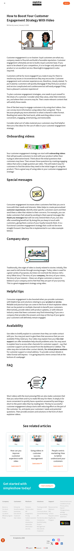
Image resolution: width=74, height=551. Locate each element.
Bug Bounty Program (52, 519)
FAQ (50, 511)
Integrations (29, 513)
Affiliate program (7, 516)
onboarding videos (57, 153)
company (41, 275)
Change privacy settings (64, 511)
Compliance (40, 520)
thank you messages (15, 217)
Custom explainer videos (30, 519)
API (26, 511)
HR (38, 516)
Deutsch (38, 548)
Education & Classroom (17, 515)
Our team (5, 509)
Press (4, 518)
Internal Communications (42, 510)
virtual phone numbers (57, 349)
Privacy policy (64, 506)
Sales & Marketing (42, 513)
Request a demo (54, 516)
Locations (5, 513)
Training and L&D (42, 507)
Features (28, 507)
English (30, 548)
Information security (28, 528)
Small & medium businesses (19, 510)
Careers (4, 511)
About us (5, 507)
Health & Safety (41, 522)
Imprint (62, 508)
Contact (51, 513)
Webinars (51, 509)
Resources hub (53, 507)
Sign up (66, 3)
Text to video (29, 509)
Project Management (41, 525)
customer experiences (16, 209)
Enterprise (17, 507)
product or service (53, 302)
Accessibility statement (64, 515)
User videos (17, 518)
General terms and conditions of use (65, 502)
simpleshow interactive (29, 523)
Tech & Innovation (42, 518)
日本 (46, 548)
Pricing (27, 516)
